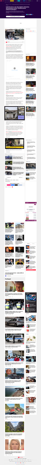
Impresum (13, 461)
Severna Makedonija (7, 181)
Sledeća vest (20, 177)
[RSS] (35, 31)
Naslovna (7, 4)
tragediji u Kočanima (8, 46)
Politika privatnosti (29, 461)
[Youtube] (31, 31)
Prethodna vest (9, 177)
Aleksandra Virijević (9, 14)
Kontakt (15, 461)
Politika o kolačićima (24, 461)
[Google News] (33, 31)
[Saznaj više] (35, 161)
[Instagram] (28, 31)
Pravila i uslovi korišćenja (18, 461)
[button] (23, 14)
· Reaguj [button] (28, 66)
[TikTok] (32, 31)
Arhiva (26, 461)
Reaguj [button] (6, 314)
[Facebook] (26, 31)
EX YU (10, 4)
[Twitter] (29, 31)
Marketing (11, 461)
